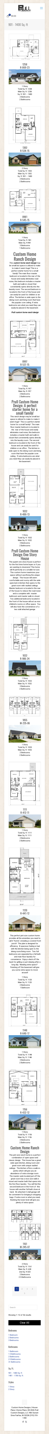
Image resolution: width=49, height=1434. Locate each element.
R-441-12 (24, 912)
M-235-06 (25, 721)
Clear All (24, 1322)
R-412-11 (24, 811)
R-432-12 (24, 1111)
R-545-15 (24, 218)
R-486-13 (25, 512)
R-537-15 (24, 363)
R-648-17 (24, 1032)
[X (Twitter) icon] (26, 1421)
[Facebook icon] (23, 1421)
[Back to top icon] (24, 1402)
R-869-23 (25, 66)
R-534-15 (24, 149)
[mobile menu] (41, 8)
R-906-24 (25, 657)
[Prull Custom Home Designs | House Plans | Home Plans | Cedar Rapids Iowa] (25, 8)
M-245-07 (25, 1245)
